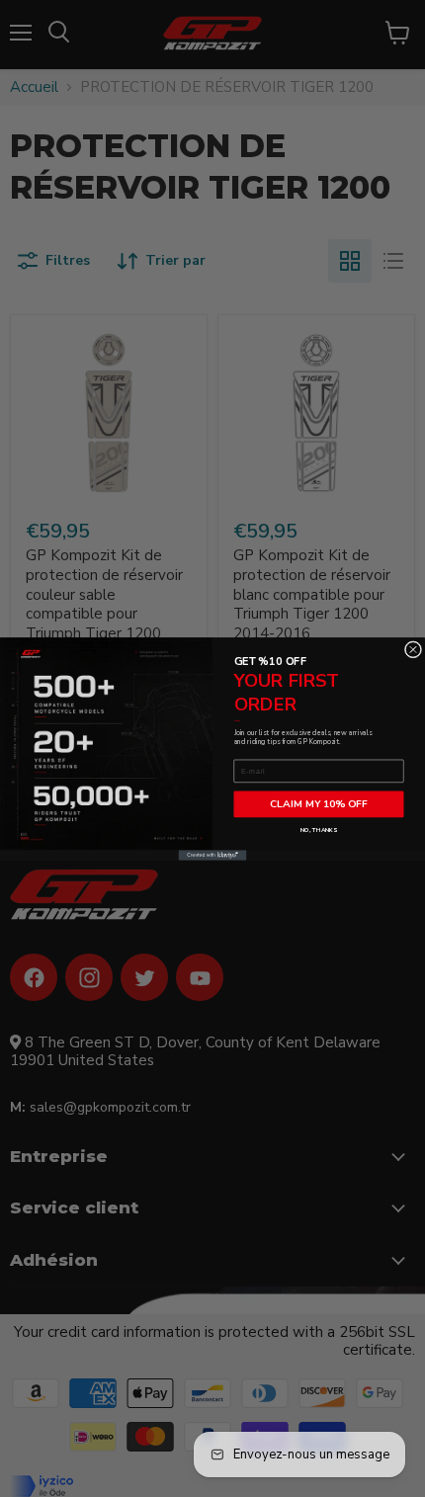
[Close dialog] (412, 648)
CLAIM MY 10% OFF (319, 804)
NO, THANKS (318, 830)
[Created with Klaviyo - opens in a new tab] (213, 855)
